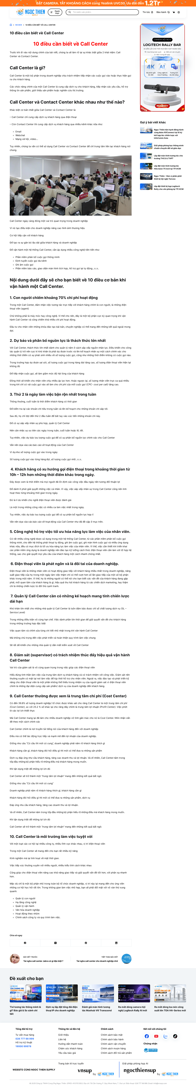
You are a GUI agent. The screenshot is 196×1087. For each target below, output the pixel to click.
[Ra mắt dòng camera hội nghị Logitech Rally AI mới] (134, 993)
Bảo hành (161, 12)
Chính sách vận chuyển (113, 1043)
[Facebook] (25, 943)
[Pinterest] (86, 943)
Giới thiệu (63, 1034)
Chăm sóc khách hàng (70, 1048)
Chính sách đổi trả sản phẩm (116, 1052)
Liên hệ (62, 1039)
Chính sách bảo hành (112, 1039)
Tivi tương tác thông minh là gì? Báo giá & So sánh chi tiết (25, 1010)
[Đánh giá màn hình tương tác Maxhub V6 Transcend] (98, 993)
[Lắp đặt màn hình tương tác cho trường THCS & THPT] (146, 156)
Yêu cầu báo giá (67, 1052)
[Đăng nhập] (179, 12)
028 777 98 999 (24, 1038)
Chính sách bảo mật (112, 1034)
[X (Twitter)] (55, 943)
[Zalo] (165, 1036)
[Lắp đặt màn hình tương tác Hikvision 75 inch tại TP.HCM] (146, 166)
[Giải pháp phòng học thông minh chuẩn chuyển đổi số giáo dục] (146, 146)
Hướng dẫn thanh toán (70, 1043)
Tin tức (146, 12)
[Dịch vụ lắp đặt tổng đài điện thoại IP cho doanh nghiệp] (62, 993)
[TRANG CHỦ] (11, 25)
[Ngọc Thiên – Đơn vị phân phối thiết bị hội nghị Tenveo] (146, 176)
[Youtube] (156, 1036)
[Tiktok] (175, 1036)
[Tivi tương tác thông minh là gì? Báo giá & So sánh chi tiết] (26, 993)
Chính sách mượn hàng (113, 1048)
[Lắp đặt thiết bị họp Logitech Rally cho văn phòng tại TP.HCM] (146, 186)
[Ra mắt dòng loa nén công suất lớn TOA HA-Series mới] (170, 993)
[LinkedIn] (116, 943)
